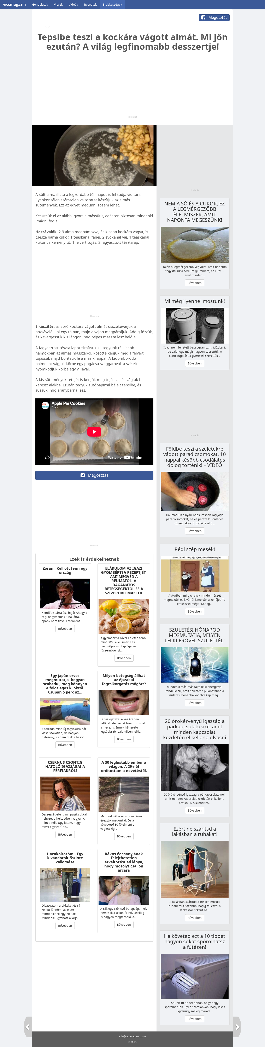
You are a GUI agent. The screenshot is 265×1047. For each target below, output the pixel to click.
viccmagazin (14, 4)
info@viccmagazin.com (132, 1036)
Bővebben (65, 629)
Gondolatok (40, 4)
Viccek (58, 4)
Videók (73, 4)
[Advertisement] (132, 86)
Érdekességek (112, 4)
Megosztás (217, 17)
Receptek (90, 4)
